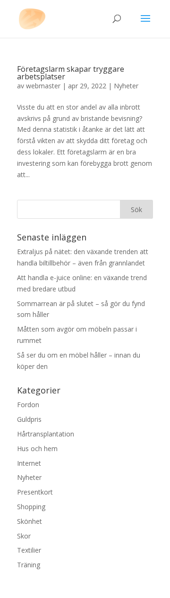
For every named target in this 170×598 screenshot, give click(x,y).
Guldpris (29, 419)
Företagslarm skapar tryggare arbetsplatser (70, 73)
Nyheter (126, 85)
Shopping (31, 506)
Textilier (29, 550)
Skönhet (29, 521)
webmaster (43, 85)
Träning (28, 564)
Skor (24, 535)
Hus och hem (37, 448)
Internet (29, 463)
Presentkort (35, 491)
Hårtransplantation (45, 433)
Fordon (28, 404)
